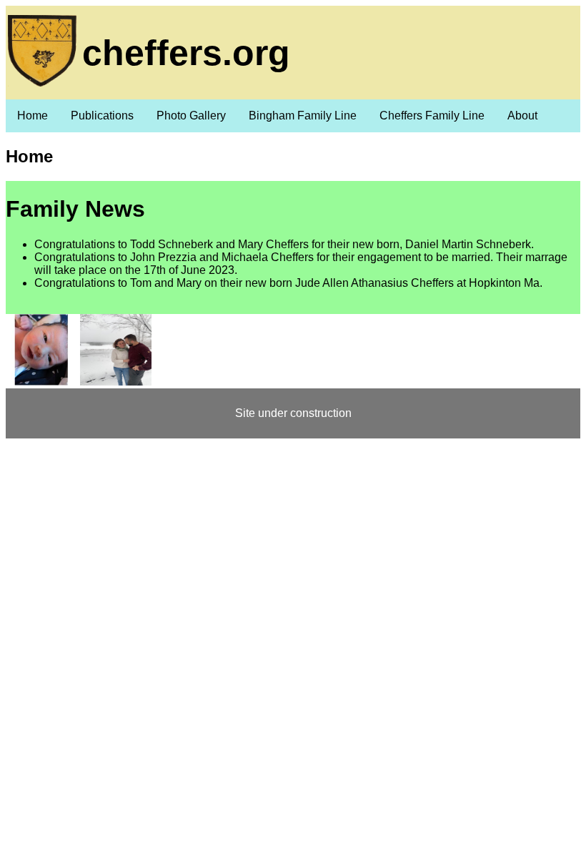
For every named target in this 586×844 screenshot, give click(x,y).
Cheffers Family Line (432, 115)
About (522, 115)
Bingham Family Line (303, 115)
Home (32, 115)
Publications (102, 115)
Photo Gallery (191, 115)
